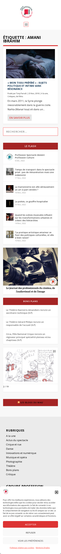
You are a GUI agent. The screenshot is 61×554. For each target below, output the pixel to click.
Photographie (14, 461)
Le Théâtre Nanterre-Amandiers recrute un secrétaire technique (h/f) (28, 311)
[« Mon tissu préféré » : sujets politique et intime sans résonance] (30, 63)
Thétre (11, 466)
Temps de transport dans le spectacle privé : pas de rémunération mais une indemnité (34, 172)
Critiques (11, 96)
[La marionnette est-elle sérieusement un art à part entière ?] (9, 189)
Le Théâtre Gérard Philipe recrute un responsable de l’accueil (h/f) (25, 323)
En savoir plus (19, 117)
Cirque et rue (13, 444)
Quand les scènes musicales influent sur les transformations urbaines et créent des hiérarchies (33, 218)
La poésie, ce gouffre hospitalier (31, 201)
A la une (44, 93)
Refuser (30, 532)
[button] (56, 492)
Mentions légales (43, 547)
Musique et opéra (16, 457)
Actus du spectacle (17, 440)
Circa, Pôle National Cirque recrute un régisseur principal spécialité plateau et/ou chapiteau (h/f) (28, 337)
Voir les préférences (30, 540)
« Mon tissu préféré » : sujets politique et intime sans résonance (27, 86)
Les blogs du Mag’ (31, 402)
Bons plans (30, 301)
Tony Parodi (21, 93)
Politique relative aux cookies (22, 547)
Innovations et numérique (21, 453)
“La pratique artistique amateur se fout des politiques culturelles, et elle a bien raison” (34, 235)
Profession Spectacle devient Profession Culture (30, 156)
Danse (10, 448)
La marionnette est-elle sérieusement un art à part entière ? (34, 188)
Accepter (30, 524)
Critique (11, 474)
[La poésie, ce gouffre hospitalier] (9, 203)
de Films (19, 96)
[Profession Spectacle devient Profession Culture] (9, 157)
